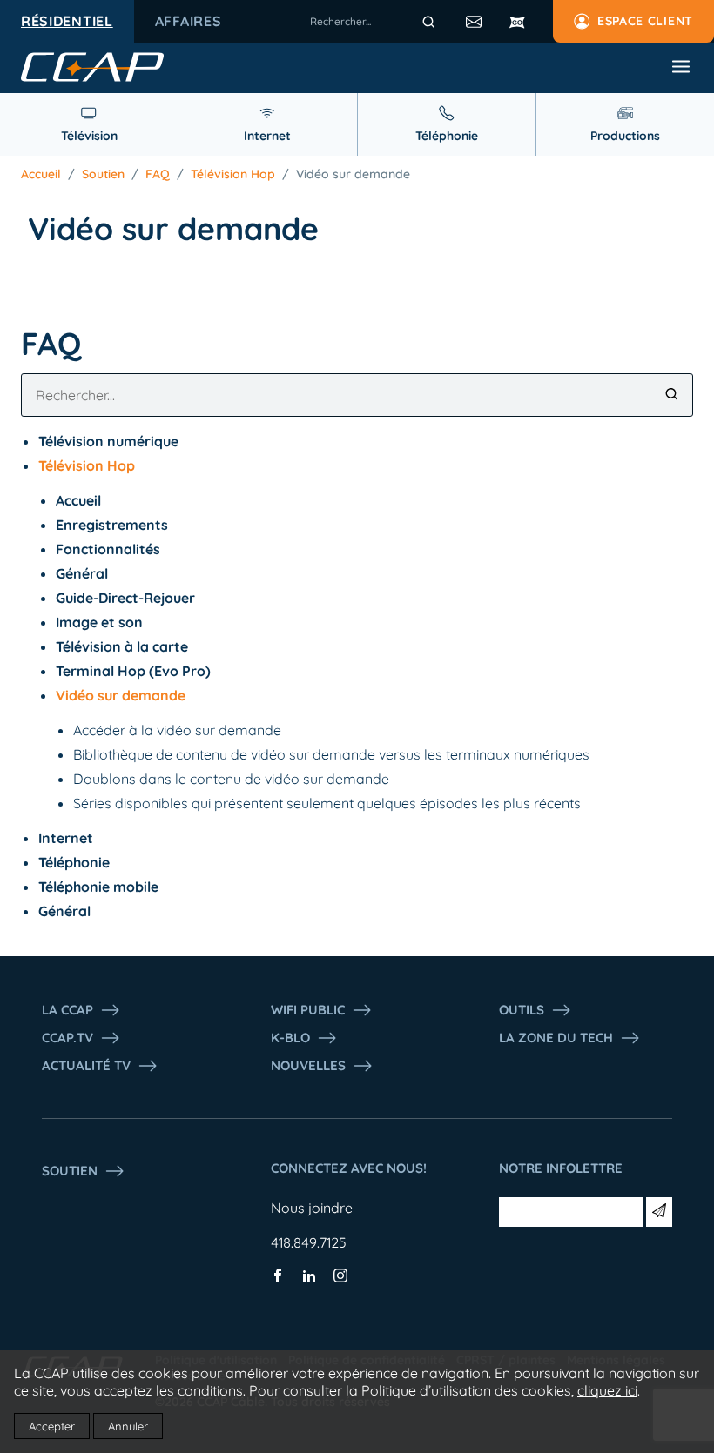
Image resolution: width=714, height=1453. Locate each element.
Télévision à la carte (122, 646)
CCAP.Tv (67, 1037)
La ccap (67, 1009)
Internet (65, 838)
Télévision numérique (108, 441)
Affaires (188, 21)
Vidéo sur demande (353, 174)
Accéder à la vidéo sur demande (177, 730)
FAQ (157, 174)
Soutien (103, 174)
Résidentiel (67, 21)
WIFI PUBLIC (308, 1009)
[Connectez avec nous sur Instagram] (340, 1277)
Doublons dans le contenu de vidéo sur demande (231, 778)
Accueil (41, 174)
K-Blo (290, 1037)
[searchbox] (375, 21)
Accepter (52, 1426)
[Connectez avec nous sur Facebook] (278, 1277)
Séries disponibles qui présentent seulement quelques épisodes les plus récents (327, 803)
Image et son (99, 622)
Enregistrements (112, 524)
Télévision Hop (233, 174)
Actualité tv (86, 1065)
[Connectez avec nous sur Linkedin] (309, 1277)
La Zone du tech (556, 1037)
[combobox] (375, 21)
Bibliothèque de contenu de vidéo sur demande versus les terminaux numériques (331, 754)
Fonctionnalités (108, 549)
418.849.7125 (309, 1242)
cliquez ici (607, 1390)
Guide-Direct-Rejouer (125, 597)
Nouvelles (308, 1065)
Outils (521, 1009)
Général (82, 573)
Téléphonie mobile (98, 886)
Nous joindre (312, 1207)
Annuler (128, 1426)
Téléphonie (74, 862)
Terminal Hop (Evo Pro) (133, 671)
